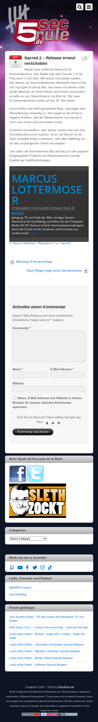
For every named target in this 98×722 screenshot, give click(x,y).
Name (18, 369)
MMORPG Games (20, 587)
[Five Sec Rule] (37, 44)
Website (18, 383)
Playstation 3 (45, 243)
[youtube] (20, 566)
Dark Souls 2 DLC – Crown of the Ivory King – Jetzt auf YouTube (48, 627)
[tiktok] (50, 566)
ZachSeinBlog (18, 594)
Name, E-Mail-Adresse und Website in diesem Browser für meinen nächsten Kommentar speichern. (47, 402)
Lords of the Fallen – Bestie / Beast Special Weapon (41, 658)
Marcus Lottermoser (47, 189)
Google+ (34, 233)
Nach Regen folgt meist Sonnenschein (54, 270)
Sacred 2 (66, 243)
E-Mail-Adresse (62, 369)
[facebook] (27, 566)
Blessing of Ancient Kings (34, 261)
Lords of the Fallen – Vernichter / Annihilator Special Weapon (46, 644)
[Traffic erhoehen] (68, 715)
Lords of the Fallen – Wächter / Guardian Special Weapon (44, 651)
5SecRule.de (66, 687)
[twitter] (35, 566)
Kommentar (22, 328)
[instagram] (42, 566)
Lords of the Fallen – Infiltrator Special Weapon (38, 664)
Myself (18, 213)
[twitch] (12, 566)
